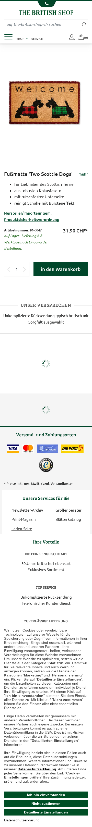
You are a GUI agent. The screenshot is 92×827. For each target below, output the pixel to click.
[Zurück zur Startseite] (46, 11)
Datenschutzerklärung (37, 769)
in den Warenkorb (60, 269)
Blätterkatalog (68, 519)
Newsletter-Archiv (27, 510)
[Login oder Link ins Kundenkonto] (72, 37)
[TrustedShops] (46, 465)
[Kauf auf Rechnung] (47, 449)
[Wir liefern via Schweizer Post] (72, 449)
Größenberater (68, 510)
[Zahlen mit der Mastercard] (28, 449)
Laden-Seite (22, 528)
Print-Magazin (24, 519)
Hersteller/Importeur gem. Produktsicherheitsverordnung (31, 216)
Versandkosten (62, 483)
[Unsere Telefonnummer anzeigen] (46, 4)
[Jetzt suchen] (84, 24)
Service (37, 38)
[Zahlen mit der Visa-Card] (13, 449)
